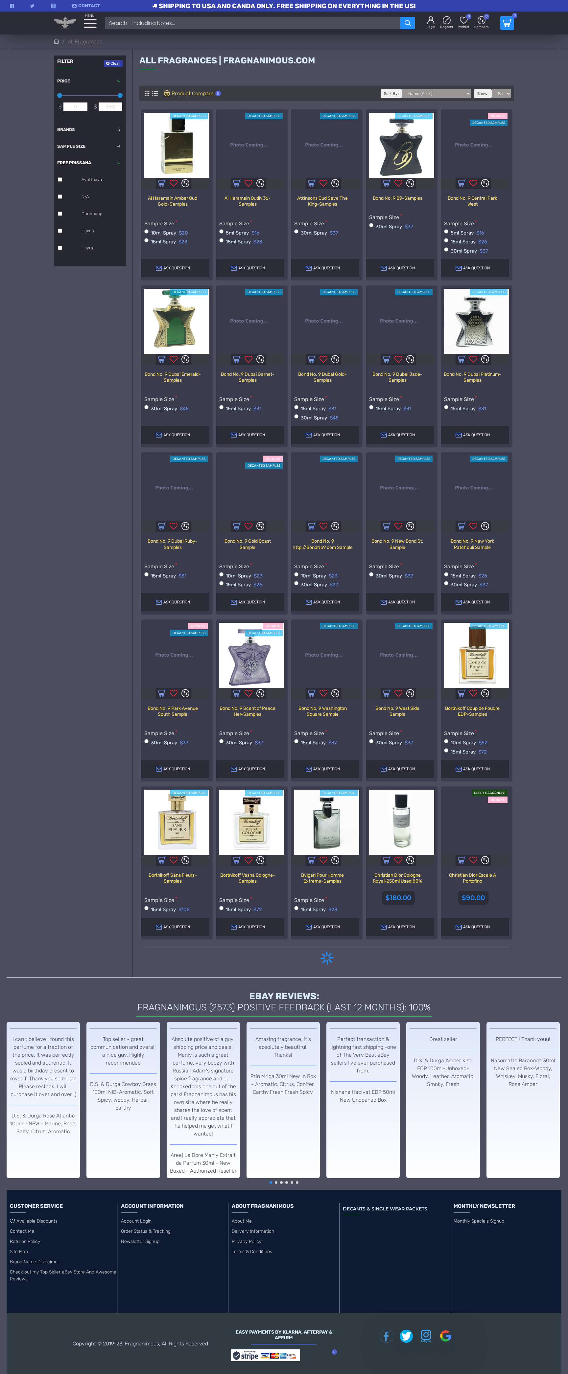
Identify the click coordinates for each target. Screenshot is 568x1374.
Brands (66, 129)
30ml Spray (319, 233)
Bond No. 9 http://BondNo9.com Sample (323, 544)
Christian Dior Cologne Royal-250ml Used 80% (397, 878)
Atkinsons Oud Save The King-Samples (322, 201)
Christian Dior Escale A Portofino (472, 878)
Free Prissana (74, 162)
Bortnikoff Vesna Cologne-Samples (247, 878)
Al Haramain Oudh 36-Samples (248, 201)
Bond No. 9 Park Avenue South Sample (173, 711)
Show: (482, 93)
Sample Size (71, 146)
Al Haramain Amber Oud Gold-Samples (172, 201)
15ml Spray (169, 242)
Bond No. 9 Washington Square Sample (322, 711)
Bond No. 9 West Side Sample (397, 711)
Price (63, 81)
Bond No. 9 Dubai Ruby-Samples (173, 544)
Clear (115, 63)
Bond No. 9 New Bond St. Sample (397, 544)
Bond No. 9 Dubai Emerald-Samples (173, 377)
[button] (271, 1182)
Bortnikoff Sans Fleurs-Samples (173, 878)
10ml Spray (169, 233)
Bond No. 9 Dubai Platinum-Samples (472, 377)
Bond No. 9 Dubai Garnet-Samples (247, 377)
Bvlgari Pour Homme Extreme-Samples (322, 878)
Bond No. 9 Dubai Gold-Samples (322, 377)
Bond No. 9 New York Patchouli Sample (472, 544)
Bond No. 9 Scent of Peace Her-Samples (247, 711)
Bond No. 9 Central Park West (472, 201)
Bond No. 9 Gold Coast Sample (248, 544)
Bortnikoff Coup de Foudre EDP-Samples (472, 711)
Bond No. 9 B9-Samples (397, 198)
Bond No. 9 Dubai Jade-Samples (397, 377)
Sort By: (391, 93)
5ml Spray (242, 233)
